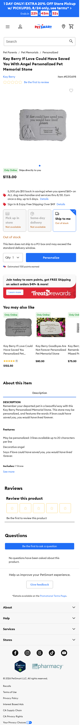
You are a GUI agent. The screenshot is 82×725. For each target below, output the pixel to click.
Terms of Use (10, 689)
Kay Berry (9, 76)
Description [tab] (39, 390)
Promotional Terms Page (53, 593)
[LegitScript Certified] (20, 664)
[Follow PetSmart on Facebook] (15, 650)
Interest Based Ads (13, 701)
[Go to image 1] (39, 163)
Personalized (50, 52)
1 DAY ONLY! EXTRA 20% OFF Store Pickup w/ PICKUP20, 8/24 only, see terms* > (40, 8)
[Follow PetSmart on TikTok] (52, 650)
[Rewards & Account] (20, 26)
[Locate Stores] (63, 26)
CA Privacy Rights (13, 713)
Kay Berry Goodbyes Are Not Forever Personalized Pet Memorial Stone (51, 346)
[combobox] (39, 41)
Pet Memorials (29, 52)
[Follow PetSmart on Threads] (40, 650)
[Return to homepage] (43, 26)
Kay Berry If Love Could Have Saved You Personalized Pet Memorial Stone (18, 347)
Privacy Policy (10, 695)
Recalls (7, 683)
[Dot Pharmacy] (47, 663)
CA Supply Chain (12, 707)
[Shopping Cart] (71, 26)
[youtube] (64, 650)
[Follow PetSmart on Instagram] (27, 650)
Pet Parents (10, 52)
